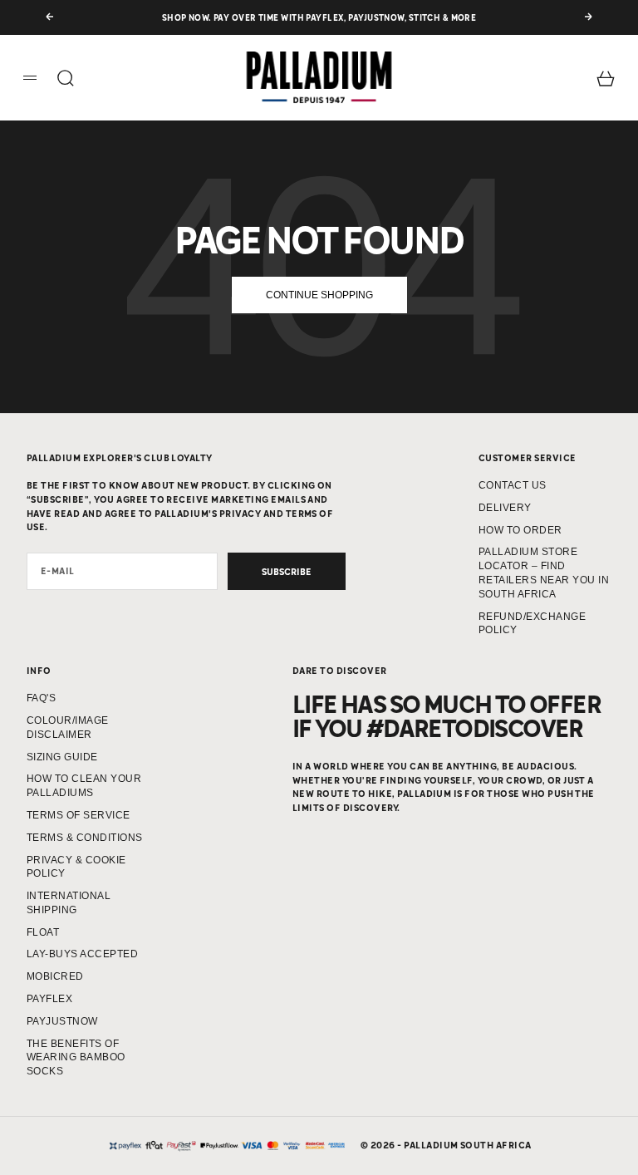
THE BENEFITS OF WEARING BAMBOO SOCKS (76, 1058)
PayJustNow (62, 1021)
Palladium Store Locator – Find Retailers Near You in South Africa (543, 572)
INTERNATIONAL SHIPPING (68, 903)
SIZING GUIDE (62, 757)
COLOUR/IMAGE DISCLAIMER (68, 727)
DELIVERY (505, 508)
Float (43, 932)
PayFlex (49, 999)
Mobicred (55, 976)
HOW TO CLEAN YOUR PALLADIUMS (84, 786)
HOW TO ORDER (520, 530)
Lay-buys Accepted (82, 954)
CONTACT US (512, 485)
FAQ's (41, 698)
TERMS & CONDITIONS (85, 837)
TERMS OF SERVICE (78, 815)
